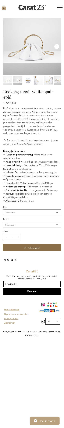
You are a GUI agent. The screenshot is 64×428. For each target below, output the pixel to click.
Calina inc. (32, 335)
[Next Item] (56, 46)
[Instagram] (43, 321)
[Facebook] (8, 259)
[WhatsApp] (4, 259)
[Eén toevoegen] (18, 237)
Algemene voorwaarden (16, 314)
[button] (4, 7)
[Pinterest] (11, 259)
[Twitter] (15, 259)
